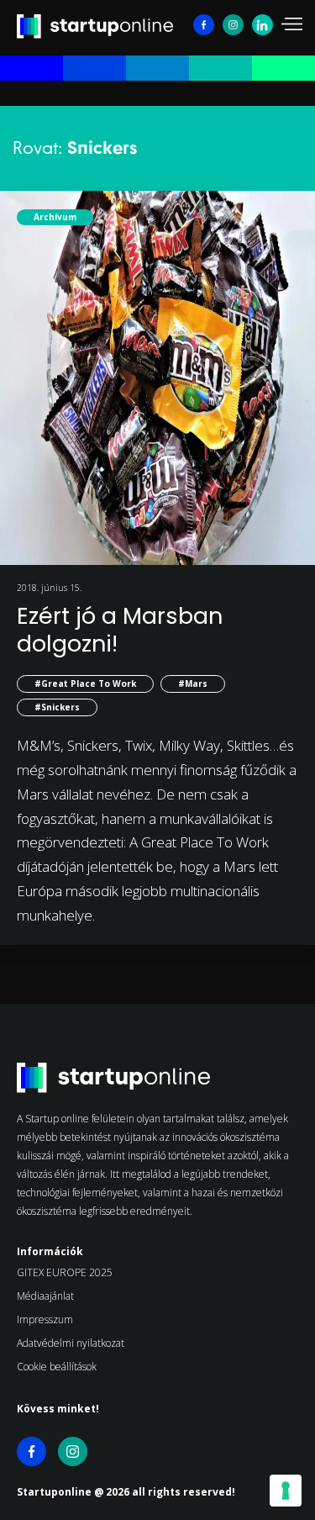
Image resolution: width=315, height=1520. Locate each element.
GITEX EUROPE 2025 (65, 1272)
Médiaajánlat (45, 1296)
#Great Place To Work (85, 683)
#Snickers (57, 707)
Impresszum (45, 1319)
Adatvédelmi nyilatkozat (70, 1343)
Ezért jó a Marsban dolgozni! (120, 629)
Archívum (55, 217)
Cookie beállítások (57, 1366)
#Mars (192, 683)
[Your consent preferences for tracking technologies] (286, 1491)
